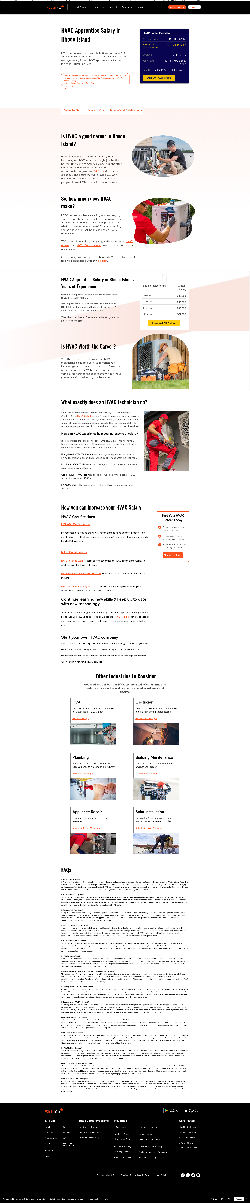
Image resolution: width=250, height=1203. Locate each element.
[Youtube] (198, 1175)
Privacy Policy (103, 1199)
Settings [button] (213, 1199)
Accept (239, 1199)
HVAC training (121, 616)
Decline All (225, 1199)
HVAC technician (86, 416)
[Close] (246, 1199)
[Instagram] (183, 1175)
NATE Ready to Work (72, 560)
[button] (99, 7)
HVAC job (98, 171)
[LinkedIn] (188, 1175)
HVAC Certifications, (89, 245)
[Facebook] (193, 1175)
